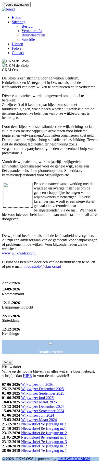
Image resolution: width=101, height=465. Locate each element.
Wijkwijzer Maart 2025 (39, 402)
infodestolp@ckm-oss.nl (42, 266)
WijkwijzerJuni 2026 (37, 384)
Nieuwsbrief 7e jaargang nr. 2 (44, 446)
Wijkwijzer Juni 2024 (37, 415)
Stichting (18, 22)
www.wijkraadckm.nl (19, 253)
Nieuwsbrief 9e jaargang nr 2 (43, 424)
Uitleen (17, 44)
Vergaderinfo (32, 31)
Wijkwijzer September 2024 (42, 411)
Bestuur (28, 26)
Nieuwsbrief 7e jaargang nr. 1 (44, 450)
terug (7, 362)
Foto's (16, 48)
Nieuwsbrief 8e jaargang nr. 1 (44, 437)
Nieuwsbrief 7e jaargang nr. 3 (44, 442)
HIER (27, 376)
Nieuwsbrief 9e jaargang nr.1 (43, 428)
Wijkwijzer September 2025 (42, 393)
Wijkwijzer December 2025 (42, 389)
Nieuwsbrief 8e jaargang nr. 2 (44, 433)
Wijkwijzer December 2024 (42, 406)
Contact (18, 53)
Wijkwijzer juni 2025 (37, 398)
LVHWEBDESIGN (74, 459)
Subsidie (28, 39)
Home (16, 17)
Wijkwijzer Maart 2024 (39, 420)
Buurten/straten (33, 35)
